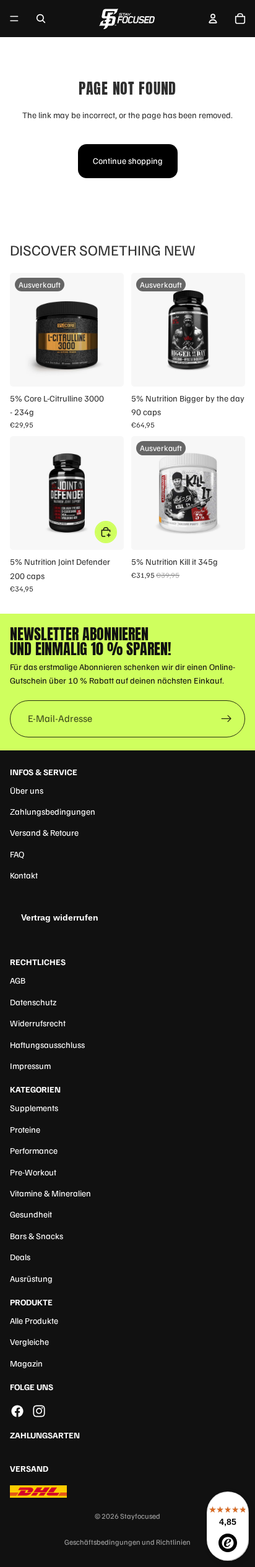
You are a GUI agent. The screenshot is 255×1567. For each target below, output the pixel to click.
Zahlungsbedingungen (52, 811)
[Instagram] (39, 1411)
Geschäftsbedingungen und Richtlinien (127, 1542)
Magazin (26, 1363)
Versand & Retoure (44, 832)
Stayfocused (140, 1516)
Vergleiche (29, 1341)
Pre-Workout (33, 1172)
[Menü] (14, 18)
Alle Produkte (34, 1320)
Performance (34, 1150)
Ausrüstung (31, 1278)
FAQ (17, 854)
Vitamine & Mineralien (50, 1193)
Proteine (25, 1129)
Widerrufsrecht (38, 1023)
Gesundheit (31, 1214)
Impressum (30, 1065)
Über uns (26, 790)
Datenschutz (33, 1002)
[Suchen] (40, 18)
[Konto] (213, 18)
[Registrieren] (227, 719)
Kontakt (24, 875)
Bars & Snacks (36, 1235)
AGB (17, 980)
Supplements (34, 1107)
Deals (20, 1256)
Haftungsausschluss (47, 1044)
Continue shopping (128, 160)
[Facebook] (17, 1411)
